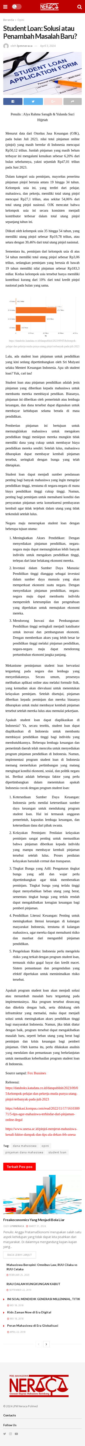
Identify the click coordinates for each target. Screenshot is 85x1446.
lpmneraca (24, 46)
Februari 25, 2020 (18, 1274)
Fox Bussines (36, 1073)
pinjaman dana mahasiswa (24, 1152)
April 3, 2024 (48, 46)
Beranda (8, 20)
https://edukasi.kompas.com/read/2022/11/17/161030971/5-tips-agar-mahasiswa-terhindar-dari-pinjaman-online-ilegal (42, 1114)
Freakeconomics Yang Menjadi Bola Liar (34, 1220)
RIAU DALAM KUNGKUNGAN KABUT (33, 1284)
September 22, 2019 (19, 1289)
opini (45, 1146)
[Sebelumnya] (38, 1344)
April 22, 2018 (17, 1331)
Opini (20, 20)
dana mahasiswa (25, 1146)
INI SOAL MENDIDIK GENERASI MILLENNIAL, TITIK (43, 1299)
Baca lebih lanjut (19, 1254)
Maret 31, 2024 (37, 1226)
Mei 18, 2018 (16, 1305)
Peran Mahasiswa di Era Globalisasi (32, 1325)
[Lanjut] (46, 1344)
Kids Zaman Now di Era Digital (29, 1312)
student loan (57, 1152)
